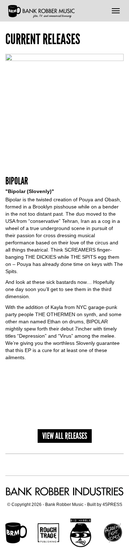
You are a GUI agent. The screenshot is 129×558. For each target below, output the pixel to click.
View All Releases (64, 436)
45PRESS (112, 504)
